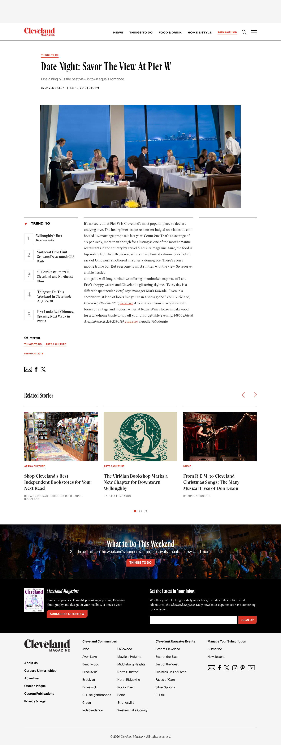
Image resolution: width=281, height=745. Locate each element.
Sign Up (247, 620)
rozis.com (131, 321)
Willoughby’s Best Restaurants (49, 238)
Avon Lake (89, 657)
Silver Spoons (165, 687)
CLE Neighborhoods (96, 695)
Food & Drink (170, 32)
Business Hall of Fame (170, 672)
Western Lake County (132, 710)
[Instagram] (234, 667)
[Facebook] (219, 667)
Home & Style (200, 32)
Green (86, 703)
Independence (92, 710)
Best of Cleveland (167, 649)
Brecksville (89, 672)
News (118, 32)
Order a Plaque (35, 686)
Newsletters (216, 657)
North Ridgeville (128, 680)
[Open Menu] (254, 33)
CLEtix (160, 695)
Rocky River (125, 687)
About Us (31, 663)
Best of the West (167, 664)
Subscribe (227, 31)
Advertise (31, 678)
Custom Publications (39, 694)
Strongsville (125, 703)
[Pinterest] (242, 667)
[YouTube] (251, 667)
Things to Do (141, 32)
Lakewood (124, 649)
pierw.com (126, 303)
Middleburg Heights (131, 664)
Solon (121, 695)
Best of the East (166, 657)
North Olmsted (127, 672)
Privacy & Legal (35, 701)
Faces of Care (165, 680)
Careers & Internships (40, 671)
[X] (226, 667)
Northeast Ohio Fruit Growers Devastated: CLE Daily (55, 257)
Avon (85, 649)
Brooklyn (88, 680)
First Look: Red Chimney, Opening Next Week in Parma (55, 316)
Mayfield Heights (129, 657)
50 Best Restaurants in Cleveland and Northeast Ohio (55, 276)
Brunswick (89, 687)
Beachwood (90, 664)
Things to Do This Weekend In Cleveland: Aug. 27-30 (54, 296)
